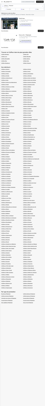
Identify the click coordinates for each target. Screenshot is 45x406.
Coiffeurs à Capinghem (28, 110)
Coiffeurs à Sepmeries (6, 255)
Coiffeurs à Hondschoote (6, 172)
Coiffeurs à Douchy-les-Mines (29, 130)
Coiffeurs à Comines (27, 117)
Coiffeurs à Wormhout (27, 285)
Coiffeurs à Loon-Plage (6, 198)
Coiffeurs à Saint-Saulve (6, 250)
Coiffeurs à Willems (5, 285)
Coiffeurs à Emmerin (5, 134)
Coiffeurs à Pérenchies (28, 226)
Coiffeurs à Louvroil (5, 200)
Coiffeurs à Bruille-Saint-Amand (29, 106)
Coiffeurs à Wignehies (27, 283)
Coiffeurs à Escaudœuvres (28, 139)
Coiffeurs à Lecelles (5, 189)
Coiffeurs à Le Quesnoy (28, 187)
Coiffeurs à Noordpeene (6, 222)
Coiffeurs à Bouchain (5, 99)
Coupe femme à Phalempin (7, 300)
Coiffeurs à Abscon (5, 69)
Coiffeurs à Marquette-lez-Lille (29, 206)
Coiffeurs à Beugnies (27, 93)
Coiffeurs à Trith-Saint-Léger (7, 265)
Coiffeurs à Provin (5, 233)
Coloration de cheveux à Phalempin (8, 298)
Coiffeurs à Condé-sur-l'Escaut (7, 119)
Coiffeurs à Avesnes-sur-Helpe (7, 86)
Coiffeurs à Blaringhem (28, 95)
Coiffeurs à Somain (27, 259)
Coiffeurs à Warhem (27, 276)
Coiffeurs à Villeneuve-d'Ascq (29, 270)
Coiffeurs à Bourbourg (28, 99)
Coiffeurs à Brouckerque (28, 104)
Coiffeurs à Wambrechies (28, 274)
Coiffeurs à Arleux (5, 73)
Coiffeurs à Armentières (28, 73)
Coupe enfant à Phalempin (28, 298)
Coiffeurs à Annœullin (6, 71)
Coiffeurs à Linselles (27, 196)
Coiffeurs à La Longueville (28, 178)
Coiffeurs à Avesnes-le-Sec (29, 84)
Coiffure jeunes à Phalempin (29, 296)
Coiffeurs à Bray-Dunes (6, 104)
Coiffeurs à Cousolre (5, 121)
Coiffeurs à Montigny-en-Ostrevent (8, 217)
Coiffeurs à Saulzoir (5, 252)
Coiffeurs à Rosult (5, 241)
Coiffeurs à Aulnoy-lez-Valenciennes (9, 82)
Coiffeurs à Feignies (27, 145)
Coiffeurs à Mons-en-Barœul (7, 215)
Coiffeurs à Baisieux (5, 88)
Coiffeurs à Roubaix (27, 241)
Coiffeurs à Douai (5, 130)
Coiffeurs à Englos (5, 137)
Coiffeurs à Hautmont (5, 165)
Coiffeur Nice (4, 61)
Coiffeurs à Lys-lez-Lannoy (29, 200)
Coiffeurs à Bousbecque (6, 102)
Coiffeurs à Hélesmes (5, 167)
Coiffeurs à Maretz (5, 204)
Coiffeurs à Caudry (5, 115)
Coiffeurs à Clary (4, 117)
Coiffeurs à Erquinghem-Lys (29, 137)
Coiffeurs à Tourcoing (27, 263)
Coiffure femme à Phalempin (29, 293)
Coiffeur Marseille (27, 56)
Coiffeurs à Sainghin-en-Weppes (30, 244)
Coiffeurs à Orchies (5, 224)
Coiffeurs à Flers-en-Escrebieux (8, 150)
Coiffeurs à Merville (27, 211)
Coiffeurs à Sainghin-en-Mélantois (8, 244)
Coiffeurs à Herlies (5, 169)
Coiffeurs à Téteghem (27, 261)
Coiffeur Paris (26, 61)
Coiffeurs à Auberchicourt (6, 78)
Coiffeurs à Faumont (5, 145)
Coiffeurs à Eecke (27, 132)
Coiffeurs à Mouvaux (27, 217)
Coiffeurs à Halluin (5, 161)
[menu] (2, 1)
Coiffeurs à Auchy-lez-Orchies (29, 80)
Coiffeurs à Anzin (26, 71)
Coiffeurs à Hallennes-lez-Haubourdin (31, 158)
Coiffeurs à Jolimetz (27, 174)
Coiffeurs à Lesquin (27, 191)
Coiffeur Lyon (4, 56)
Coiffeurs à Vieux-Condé (6, 270)
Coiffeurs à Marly (26, 204)
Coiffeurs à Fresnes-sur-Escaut (29, 152)
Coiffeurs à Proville (27, 231)
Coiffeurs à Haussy (27, 163)
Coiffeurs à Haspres (27, 161)
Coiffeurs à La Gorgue (6, 178)
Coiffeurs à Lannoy (27, 185)
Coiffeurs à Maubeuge (27, 209)
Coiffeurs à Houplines (5, 174)
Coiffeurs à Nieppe (27, 220)
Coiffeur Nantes (26, 58)
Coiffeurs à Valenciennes (28, 265)
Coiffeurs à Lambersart (6, 182)
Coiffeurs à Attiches (27, 75)
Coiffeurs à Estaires (27, 141)
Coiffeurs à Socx (26, 257)
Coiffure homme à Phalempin (7, 296)
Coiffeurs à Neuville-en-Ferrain (7, 220)
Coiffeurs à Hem (26, 167)
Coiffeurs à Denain (5, 128)
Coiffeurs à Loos (26, 198)
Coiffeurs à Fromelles (27, 154)
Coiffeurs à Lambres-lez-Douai (29, 182)
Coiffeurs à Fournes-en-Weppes (8, 152)
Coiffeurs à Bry (4, 108)
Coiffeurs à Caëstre (27, 108)
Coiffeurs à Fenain (5, 147)
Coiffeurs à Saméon (27, 250)
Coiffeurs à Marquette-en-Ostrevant (9, 206)
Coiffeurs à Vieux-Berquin (28, 268)
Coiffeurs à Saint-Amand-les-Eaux (8, 246)
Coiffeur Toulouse (27, 63)
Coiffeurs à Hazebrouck (28, 165)
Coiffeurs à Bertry (5, 93)
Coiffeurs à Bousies (27, 102)
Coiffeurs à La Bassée (5, 176)
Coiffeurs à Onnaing (27, 222)
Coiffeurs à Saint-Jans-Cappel (7, 248)
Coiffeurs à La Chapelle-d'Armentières (31, 176)
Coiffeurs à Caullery (27, 115)
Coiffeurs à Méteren (5, 213)
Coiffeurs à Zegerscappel (6, 287)
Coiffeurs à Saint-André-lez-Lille (30, 246)
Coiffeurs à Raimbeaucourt (28, 235)
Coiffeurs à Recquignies (28, 237)
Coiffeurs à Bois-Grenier (6, 97)
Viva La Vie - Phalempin (25, 35)
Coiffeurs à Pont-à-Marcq (28, 228)
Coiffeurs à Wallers (5, 274)
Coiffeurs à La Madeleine (6, 180)
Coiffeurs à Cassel (27, 113)
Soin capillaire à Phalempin (6, 302)
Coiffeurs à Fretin (5, 154)
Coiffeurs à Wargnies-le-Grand (7, 276)
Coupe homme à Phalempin (29, 300)
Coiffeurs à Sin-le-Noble (6, 257)
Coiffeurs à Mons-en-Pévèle (29, 215)
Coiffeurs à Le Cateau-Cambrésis (8, 187)
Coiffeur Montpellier (5, 58)
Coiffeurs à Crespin (27, 121)
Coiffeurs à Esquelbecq (6, 141)
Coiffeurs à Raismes (5, 237)
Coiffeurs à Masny (5, 209)
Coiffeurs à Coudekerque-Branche (30, 119)
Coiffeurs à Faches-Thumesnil (7, 143)
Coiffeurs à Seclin (27, 252)
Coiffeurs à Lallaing (27, 180)
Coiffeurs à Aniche (27, 69)
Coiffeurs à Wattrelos (5, 281)
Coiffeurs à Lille (4, 196)
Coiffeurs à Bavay (27, 88)
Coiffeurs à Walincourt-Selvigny (30, 272)
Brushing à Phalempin (5, 293)
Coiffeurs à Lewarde (5, 193)
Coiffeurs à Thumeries (6, 263)
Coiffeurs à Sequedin (27, 255)
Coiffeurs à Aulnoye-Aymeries (29, 82)
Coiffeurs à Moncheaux (28, 213)
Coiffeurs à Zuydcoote (28, 287)
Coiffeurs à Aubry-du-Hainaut (29, 78)
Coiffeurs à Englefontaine (28, 134)
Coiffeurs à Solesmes (5, 259)
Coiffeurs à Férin (26, 147)
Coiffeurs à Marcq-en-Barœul (29, 202)
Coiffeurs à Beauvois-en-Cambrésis (8, 91)
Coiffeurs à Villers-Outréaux (7, 272)
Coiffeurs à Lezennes (27, 193)
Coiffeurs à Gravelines (6, 158)
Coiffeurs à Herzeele (27, 169)
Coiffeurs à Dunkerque (6, 132)
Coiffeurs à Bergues (27, 91)
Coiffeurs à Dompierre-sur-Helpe (30, 128)
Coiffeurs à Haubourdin (6, 163)
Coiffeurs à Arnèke (5, 75)
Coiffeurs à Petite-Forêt (6, 228)
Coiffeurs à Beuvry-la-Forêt (7, 95)
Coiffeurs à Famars (27, 143)
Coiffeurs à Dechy (27, 126)
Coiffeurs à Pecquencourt (6, 226)
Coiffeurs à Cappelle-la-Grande (7, 113)
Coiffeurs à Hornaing (27, 172)
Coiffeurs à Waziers (27, 281)
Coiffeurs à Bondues (27, 97)
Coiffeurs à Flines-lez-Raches (29, 150)
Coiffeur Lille (25, 54)
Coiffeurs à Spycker (5, 261)
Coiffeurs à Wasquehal (6, 279)
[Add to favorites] (16, 19)
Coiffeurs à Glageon (5, 156)
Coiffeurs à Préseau (5, 231)
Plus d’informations (4, 30)
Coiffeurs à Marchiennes (6, 202)
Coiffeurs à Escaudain (6, 139)
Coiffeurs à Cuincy (27, 123)
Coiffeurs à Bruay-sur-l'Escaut (7, 106)
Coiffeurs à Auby (4, 80)
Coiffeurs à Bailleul (27, 86)
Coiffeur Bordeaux (5, 54)
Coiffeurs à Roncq (27, 239)
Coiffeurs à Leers (26, 189)
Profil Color (22, 18)
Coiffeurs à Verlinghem (6, 268)
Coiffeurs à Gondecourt (28, 156)
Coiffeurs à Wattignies (28, 279)
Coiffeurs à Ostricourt (27, 224)
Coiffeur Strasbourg (5, 63)
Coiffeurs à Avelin (5, 84)
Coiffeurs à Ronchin (5, 239)
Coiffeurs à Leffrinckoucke (7, 191)
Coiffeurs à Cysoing (5, 126)
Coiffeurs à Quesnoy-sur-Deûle (29, 233)
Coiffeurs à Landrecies (6, 185)
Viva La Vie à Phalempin (28, 302)
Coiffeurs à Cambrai (5, 110)
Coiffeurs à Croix (4, 123)
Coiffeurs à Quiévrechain (6, 235)
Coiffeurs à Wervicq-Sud (6, 283)
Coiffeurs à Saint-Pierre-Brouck (29, 248)
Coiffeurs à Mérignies (5, 211)
